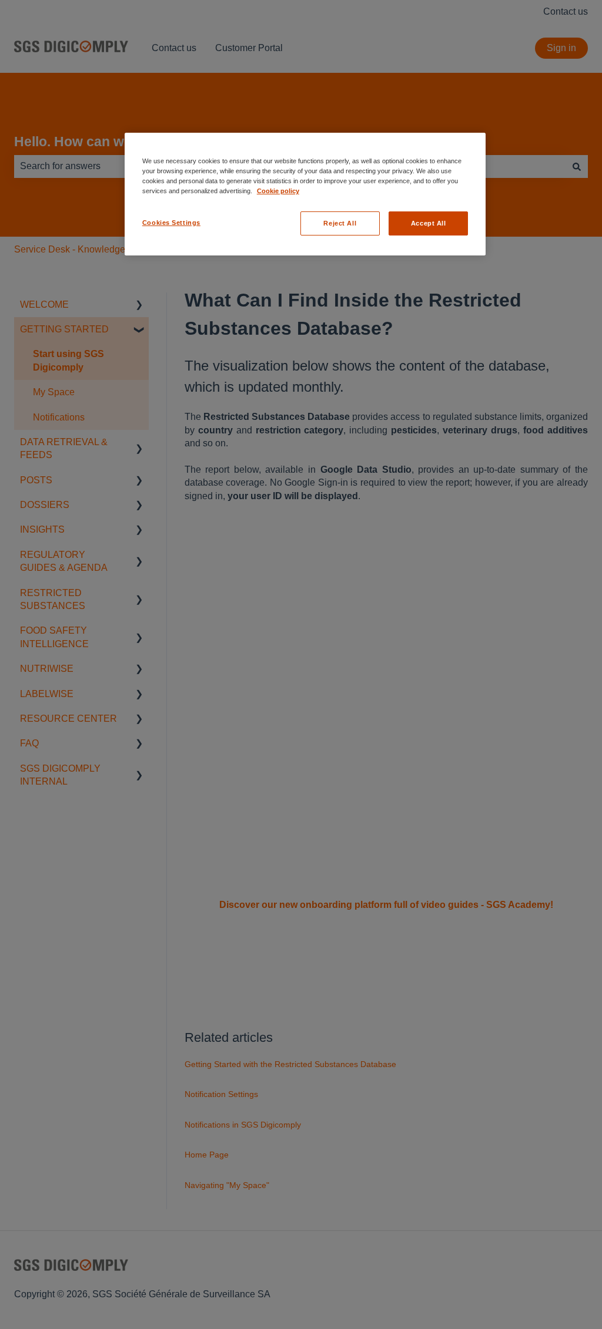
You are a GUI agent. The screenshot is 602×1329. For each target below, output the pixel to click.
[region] (305, 194)
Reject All (339, 223)
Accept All (428, 223)
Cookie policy (278, 190)
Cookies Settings (171, 222)
